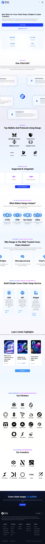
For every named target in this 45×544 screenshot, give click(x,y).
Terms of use (12, 541)
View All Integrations (22, 186)
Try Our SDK (7, 311)
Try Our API (20, 311)
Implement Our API (22, 28)
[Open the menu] (42, 2)
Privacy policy (5, 541)
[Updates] (39, 2)
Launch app (22, 24)
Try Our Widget (34, 314)
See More (22, 370)
